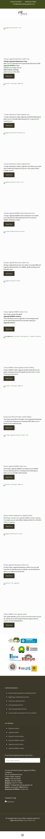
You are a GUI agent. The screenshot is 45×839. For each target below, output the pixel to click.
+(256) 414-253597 (16, 2)
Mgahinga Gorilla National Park (19, 697)
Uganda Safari (26, 168)
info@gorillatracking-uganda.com (24, 4)
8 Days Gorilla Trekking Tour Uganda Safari (18, 515)
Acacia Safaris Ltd (29, 820)
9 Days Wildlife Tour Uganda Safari (15, 614)
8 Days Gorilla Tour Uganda (15, 518)
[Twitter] (21, 7)
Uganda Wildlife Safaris (16, 748)
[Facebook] (18, 7)
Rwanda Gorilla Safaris (16, 736)
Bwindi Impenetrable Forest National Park (22, 693)
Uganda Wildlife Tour (11, 66)
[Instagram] (27, 7)
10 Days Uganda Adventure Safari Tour (16, 59)
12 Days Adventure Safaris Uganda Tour (17, 164)
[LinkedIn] (24, 7)
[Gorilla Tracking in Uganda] (22, 13)
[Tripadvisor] (30, 7)
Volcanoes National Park (17, 701)
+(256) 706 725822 (30, 2)
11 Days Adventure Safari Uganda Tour (16, 114)
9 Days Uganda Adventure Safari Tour (16, 565)
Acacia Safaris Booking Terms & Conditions (23, 713)
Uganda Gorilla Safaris (16, 744)
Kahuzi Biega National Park (17, 709)
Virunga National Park (16, 705)
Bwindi (16, 374)
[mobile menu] (42, 13)
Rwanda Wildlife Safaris (16, 740)
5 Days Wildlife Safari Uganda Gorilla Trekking (19, 368)
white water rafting (11, 70)
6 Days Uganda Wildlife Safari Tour (15, 466)
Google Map (24, 789)
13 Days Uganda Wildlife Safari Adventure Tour (19, 213)
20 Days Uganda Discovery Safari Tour (16, 263)
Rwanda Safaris (14, 728)
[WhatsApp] (15, 7)
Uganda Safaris (9, 323)
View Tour (9, 76)
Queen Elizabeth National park (31, 617)
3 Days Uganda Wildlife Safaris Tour (15, 312)
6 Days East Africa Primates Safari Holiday (17, 417)
